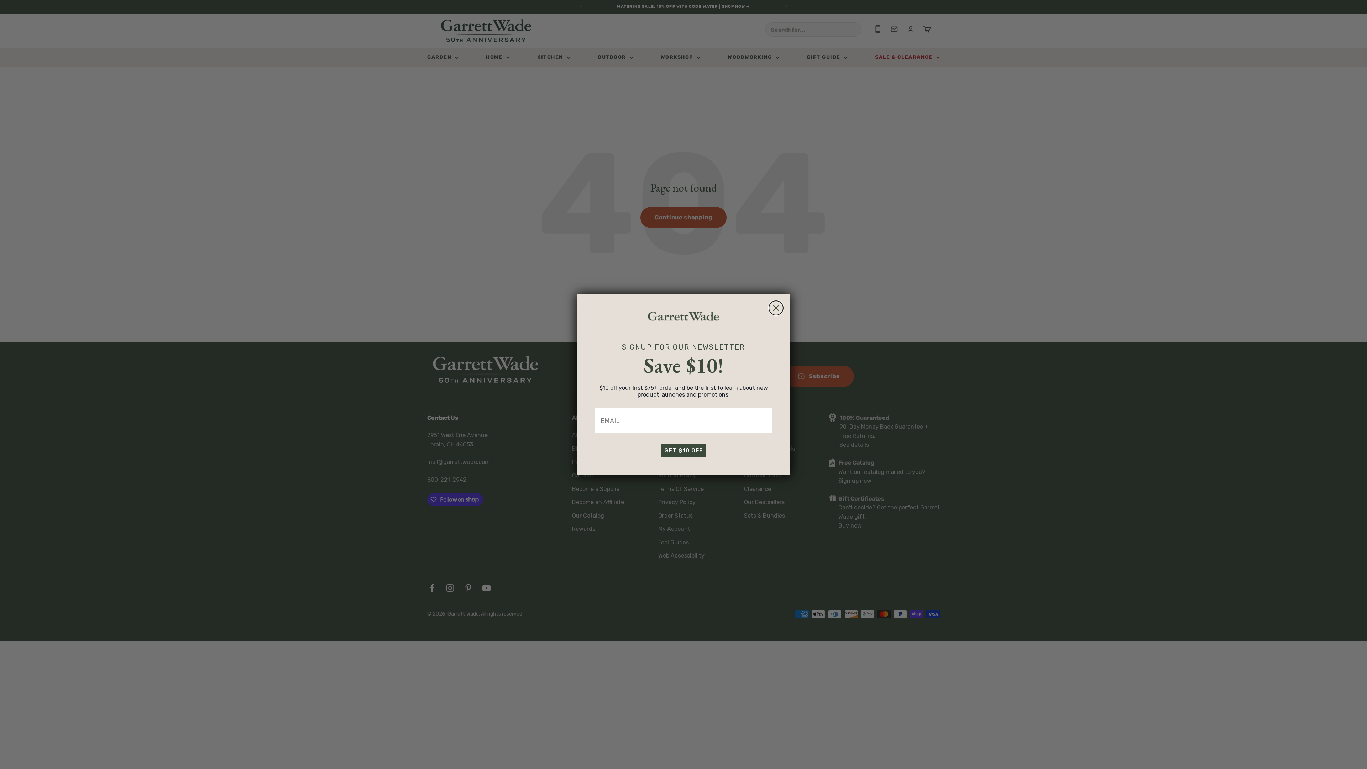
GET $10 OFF (683, 450)
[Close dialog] (776, 308)
